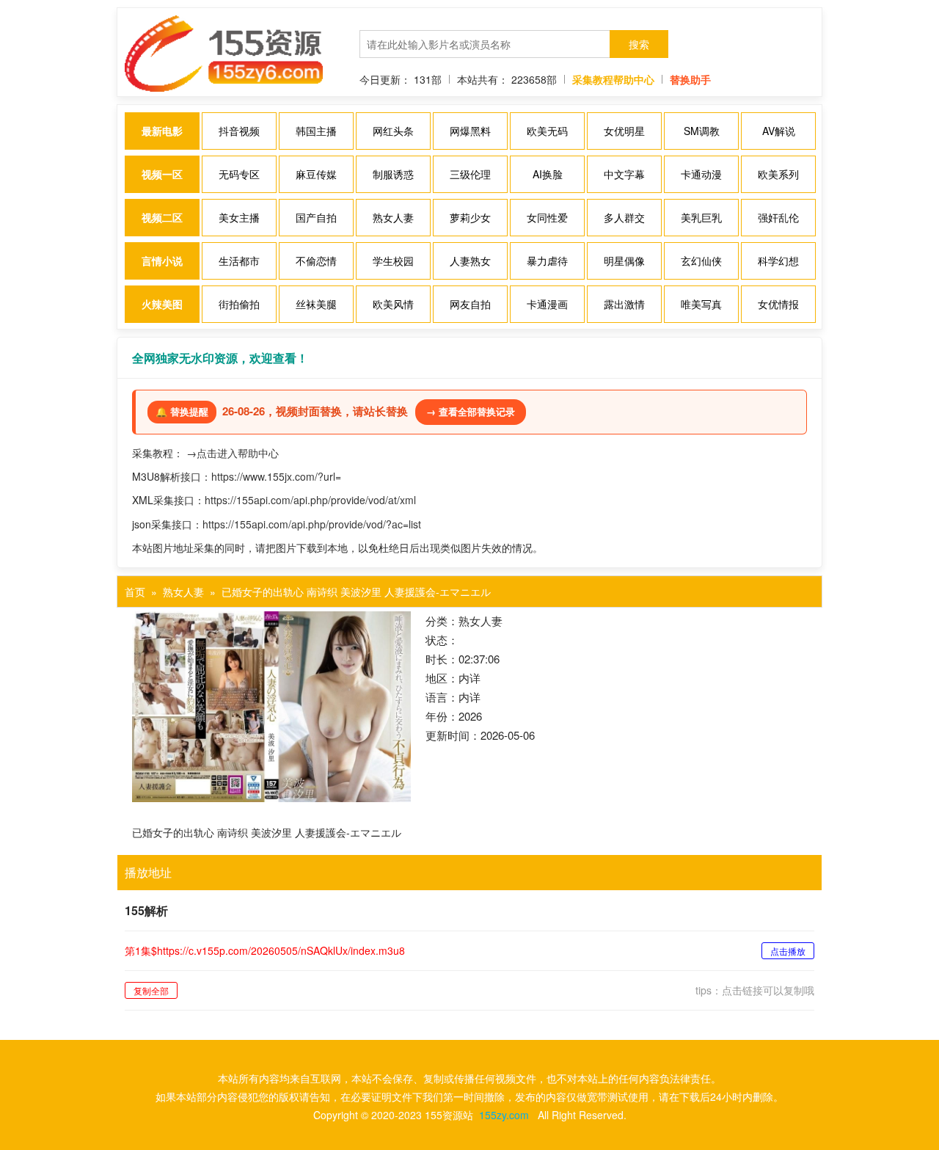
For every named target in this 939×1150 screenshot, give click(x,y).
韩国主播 (316, 130)
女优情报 (778, 303)
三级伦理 (470, 174)
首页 (135, 591)
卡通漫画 (547, 303)
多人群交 (624, 217)
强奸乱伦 (778, 217)
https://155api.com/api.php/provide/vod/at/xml (310, 499)
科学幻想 (778, 260)
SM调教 (702, 130)
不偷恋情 (316, 260)
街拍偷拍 (239, 303)
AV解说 (778, 130)
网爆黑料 (470, 130)
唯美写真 (701, 303)
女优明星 (624, 130)
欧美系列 (778, 174)
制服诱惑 (393, 174)
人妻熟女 (470, 260)
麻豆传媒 (316, 174)
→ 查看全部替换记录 (470, 411)
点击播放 (787, 951)
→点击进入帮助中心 (232, 452)
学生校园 (393, 260)
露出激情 (624, 303)
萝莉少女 (470, 217)
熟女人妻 (393, 217)
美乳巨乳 (701, 217)
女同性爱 (547, 217)
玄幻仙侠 (701, 260)
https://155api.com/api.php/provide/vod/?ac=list (311, 524)
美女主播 (239, 217)
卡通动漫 (701, 174)
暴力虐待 (547, 260)
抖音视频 (239, 130)
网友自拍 (470, 303)
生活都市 (239, 260)
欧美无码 (547, 130)
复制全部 (151, 990)
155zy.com (504, 1114)
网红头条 (393, 130)
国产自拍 (316, 217)
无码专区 (239, 174)
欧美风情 (393, 303)
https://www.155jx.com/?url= (276, 476)
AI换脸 (548, 174)
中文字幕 (624, 174)
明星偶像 (624, 260)
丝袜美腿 (316, 303)
